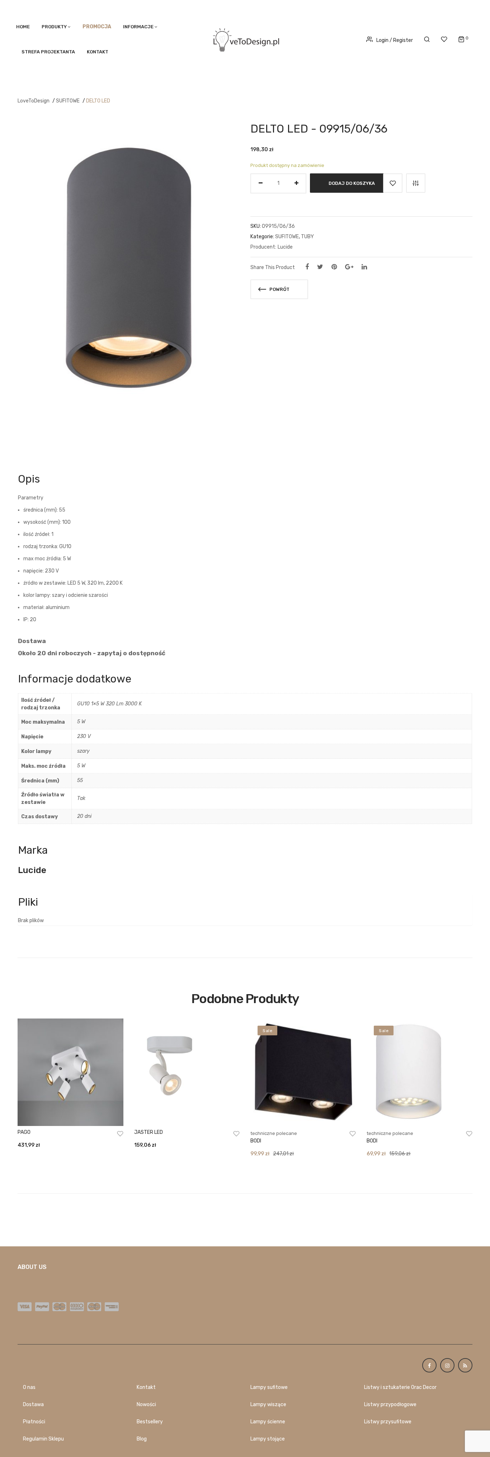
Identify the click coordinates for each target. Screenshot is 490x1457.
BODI (255, 1141)
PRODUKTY (54, 26)
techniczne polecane (273, 1133)
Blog (142, 1439)
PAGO (24, 1132)
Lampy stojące (267, 1439)
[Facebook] (307, 267)
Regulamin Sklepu (43, 1439)
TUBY (307, 237)
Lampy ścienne (267, 1422)
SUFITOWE (68, 101)
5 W (81, 722)
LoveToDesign (34, 101)
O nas (29, 1387)
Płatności (34, 1422)
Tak (81, 798)
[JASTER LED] (187, 1072)
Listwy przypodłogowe (390, 1404)
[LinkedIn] (364, 267)
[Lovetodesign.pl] (245, 38)
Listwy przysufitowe (387, 1422)
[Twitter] (320, 267)
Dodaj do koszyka (352, 183)
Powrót (278, 289)
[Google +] (349, 267)
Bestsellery (150, 1422)
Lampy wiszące (268, 1404)
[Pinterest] (334, 267)
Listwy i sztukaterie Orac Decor (400, 1387)
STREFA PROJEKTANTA (48, 51)
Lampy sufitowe (269, 1387)
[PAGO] (70, 1072)
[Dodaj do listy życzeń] (392, 183)
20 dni (84, 816)
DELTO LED (98, 101)
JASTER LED (148, 1132)
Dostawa (33, 1404)
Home (23, 26)
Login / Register (394, 40)
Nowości (146, 1404)
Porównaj (415, 183)
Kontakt (97, 51)
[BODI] (303, 1072)
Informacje (138, 26)
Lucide (285, 247)
